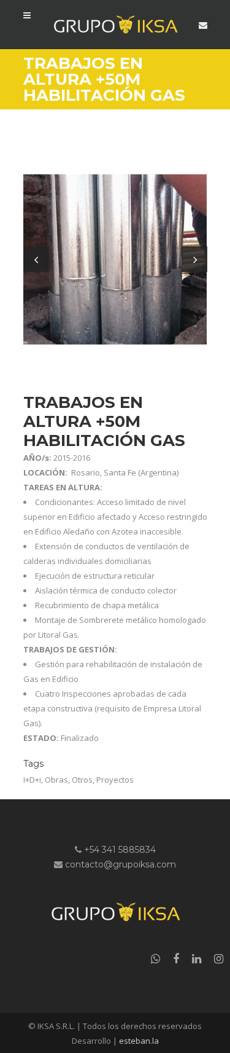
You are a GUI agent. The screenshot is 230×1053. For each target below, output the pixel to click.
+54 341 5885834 (120, 849)
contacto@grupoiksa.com (120, 864)
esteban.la (139, 1040)
